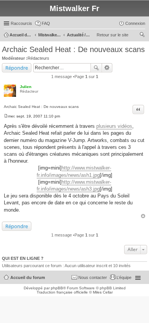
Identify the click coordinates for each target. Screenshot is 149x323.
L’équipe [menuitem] (124, 277)
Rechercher (96, 67)
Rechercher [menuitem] (142, 36)
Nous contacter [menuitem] (92, 277)
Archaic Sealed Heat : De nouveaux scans (73, 49)
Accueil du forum (27, 277)
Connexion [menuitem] (135, 23)
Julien (25, 87)
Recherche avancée (107, 67)
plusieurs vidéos (114, 126)
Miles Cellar (103, 292)
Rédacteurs (38, 58)
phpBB (57, 288)
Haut (143, 216)
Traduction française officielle (62, 292)
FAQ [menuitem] (46, 23)
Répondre (16, 67)
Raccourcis (21, 23)
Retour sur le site (112, 35)
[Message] (6, 116)
